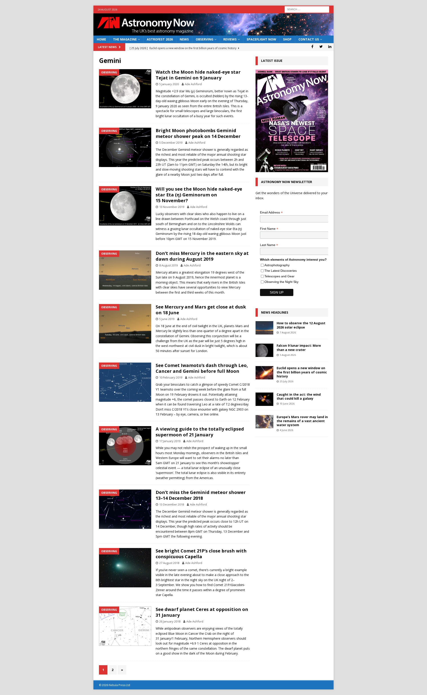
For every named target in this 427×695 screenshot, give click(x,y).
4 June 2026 (286, 430)
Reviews (230, 39)
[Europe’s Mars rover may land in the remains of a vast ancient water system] (264, 421)
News (184, 39)
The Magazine (125, 39)
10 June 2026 (287, 403)
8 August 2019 (168, 265)
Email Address (271, 212)
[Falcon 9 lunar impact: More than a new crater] (264, 350)
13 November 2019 (171, 207)
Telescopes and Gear (279, 276)
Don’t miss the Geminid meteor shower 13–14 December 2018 (201, 495)
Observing (204, 39)
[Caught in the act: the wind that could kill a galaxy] (264, 399)
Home (101, 39)
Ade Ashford (193, 84)
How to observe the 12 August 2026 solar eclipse (301, 325)
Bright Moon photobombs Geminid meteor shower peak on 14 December (198, 133)
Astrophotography (277, 265)
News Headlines (274, 312)
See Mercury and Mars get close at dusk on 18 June (201, 310)
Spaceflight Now (261, 39)
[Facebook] (312, 46)
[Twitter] (321, 46)
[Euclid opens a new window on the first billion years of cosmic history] (264, 372)
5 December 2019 (170, 143)
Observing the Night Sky (281, 282)
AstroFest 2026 (160, 39)
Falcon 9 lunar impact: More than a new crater (299, 347)
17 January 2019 (169, 441)
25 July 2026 (286, 381)
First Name (269, 229)
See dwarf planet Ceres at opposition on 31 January (202, 612)
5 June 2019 (166, 319)
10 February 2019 (170, 377)
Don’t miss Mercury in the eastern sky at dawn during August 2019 (202, 256)
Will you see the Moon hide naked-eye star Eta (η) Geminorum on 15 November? (199, 194)
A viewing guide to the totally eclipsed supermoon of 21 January (200, 432)
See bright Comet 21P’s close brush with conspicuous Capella (201, 554)
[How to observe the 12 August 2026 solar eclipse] (264, 327)
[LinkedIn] (330, 46)
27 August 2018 (169, 563)
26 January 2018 (169, 621)
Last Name (269, 245)
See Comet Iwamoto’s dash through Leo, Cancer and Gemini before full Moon (202, 368)
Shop (287, 39)
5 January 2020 (169, 84)
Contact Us (308, 39)
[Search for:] (307, 9)
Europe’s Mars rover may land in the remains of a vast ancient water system (302, 421)
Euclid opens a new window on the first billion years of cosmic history (302, 372)
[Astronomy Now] (213, 33)
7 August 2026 (288, 332)
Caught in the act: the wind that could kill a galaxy (299, 396)
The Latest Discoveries (280, 270)
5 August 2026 (288, 355)
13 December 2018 (171, 504)
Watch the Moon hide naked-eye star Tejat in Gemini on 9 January (198, 75)
